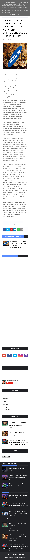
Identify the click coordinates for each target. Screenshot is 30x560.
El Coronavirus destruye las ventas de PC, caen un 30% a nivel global (18, 485)
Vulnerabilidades (6, 409)
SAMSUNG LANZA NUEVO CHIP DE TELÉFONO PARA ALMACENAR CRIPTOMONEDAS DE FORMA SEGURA (18, 245)
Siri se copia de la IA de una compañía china (16, 469)
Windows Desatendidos (19, 557)
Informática (5, 398)
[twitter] (15, 355)
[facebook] (9, 355)
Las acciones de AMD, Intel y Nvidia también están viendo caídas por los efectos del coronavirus (18, 442)
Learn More (12, 14)
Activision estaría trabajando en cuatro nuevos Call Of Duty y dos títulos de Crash (18, 434)
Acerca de (14, 554)
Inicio (8, 554)
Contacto (21, 554)
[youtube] (4, 355)
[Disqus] (15, 278)
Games (4, 396)
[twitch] (26, 355)
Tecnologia (13, 224)
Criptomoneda (12, 222)
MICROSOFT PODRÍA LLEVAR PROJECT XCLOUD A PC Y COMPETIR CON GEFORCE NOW (18, 424)
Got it (20, 14)
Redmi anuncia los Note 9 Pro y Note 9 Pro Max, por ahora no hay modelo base (18, 513)
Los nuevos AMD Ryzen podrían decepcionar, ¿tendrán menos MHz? (18, 477)
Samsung (6, 224)
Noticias (20, 222)
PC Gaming (5, 404)
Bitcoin (5, 222)
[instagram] (20, 355)
